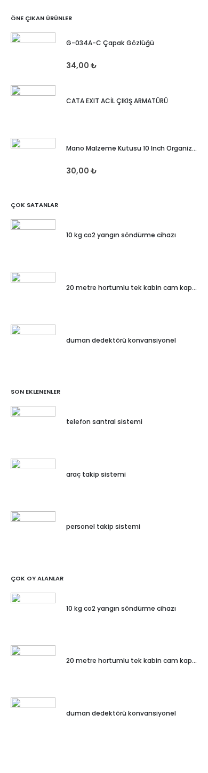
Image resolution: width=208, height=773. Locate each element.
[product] (33, 54)
